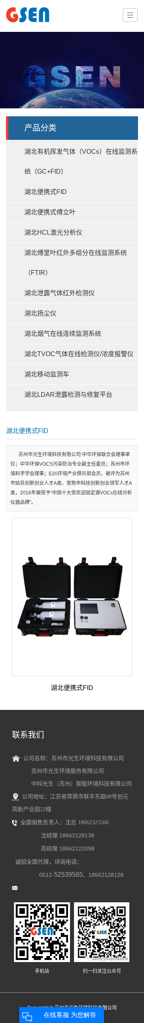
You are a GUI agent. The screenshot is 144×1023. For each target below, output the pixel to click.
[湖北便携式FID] (72, 596)
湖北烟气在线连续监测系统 (62, 333)
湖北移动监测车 (46, 374)
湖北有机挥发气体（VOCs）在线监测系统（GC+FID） (81, 161)
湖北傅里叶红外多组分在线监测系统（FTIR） (75, 262)
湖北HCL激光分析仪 (53, 232)
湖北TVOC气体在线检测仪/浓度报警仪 (79, 354)
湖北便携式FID (45, 191)
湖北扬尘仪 (40, 313)
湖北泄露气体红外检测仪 (59, 293)
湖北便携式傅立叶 (50, 212)
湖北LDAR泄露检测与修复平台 (68, 394)
